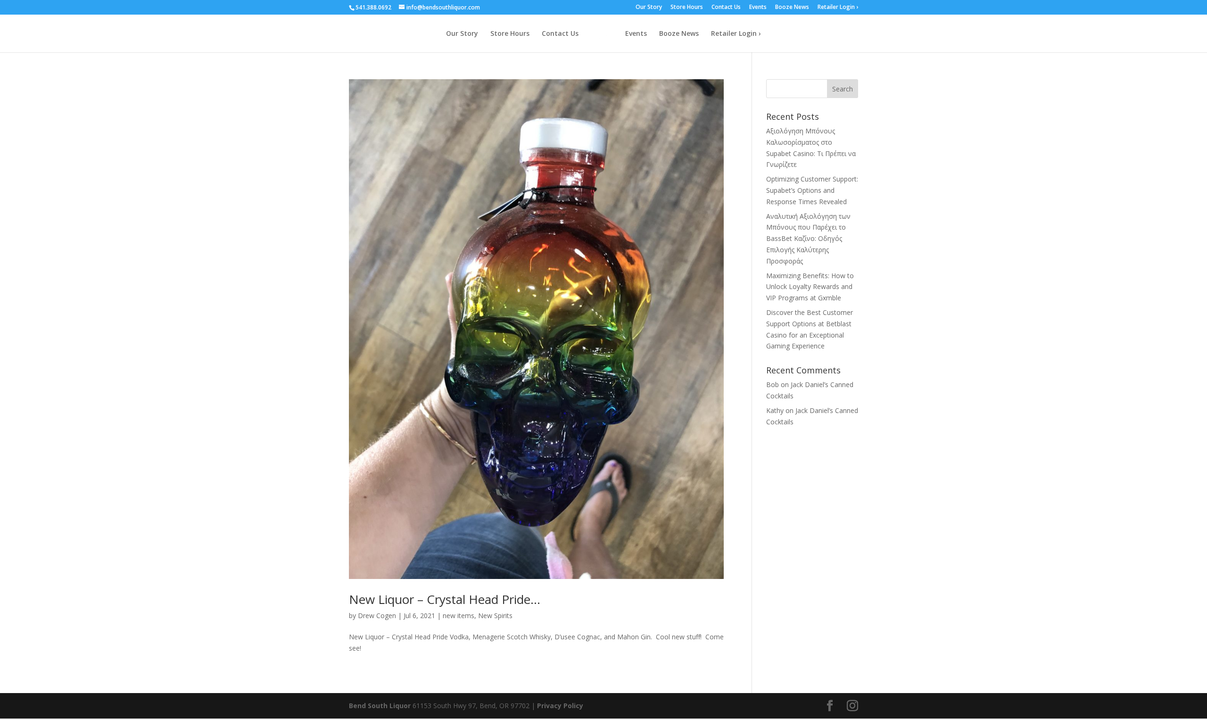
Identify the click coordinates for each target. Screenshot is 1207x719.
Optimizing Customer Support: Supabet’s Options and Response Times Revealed (812, 190)
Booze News (792, 7)
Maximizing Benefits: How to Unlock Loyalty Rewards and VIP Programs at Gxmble (810, 287)
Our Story (649, 7)
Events (758, 7)
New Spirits (495, 615)
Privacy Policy (560, 705)
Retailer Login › (838, 7)
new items (458, 615)
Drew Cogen (377, 615)
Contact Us (726, 7)
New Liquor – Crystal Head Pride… (444, 599)
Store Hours (686, 7)
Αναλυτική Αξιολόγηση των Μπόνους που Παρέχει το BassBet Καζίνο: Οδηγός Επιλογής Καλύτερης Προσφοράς (808, 238)
